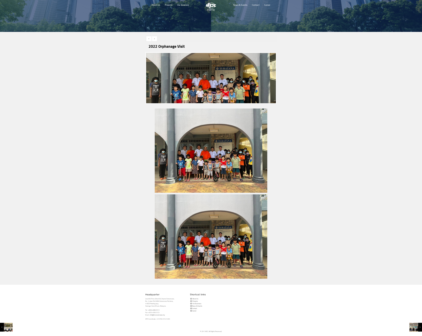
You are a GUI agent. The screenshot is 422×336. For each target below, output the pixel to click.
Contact (194, 308)
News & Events (197, 306)
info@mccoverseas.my (157, 315)
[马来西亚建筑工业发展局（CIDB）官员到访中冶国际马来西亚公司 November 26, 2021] (6, 327)
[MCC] (211, 6)
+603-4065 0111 (154, 310)
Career (194, 311)
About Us (195, 299)
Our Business (196, 303)
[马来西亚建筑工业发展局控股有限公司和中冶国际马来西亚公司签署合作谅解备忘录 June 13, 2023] (415, 327)
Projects (195, 301)
